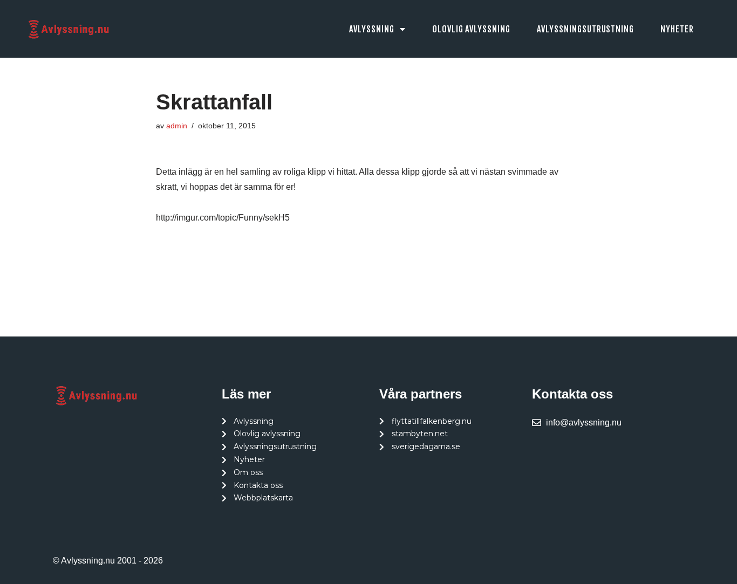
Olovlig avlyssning (471, 29)
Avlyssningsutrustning (585, 29)
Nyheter (677, 29)
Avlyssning (371, 29)
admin (176, 125)
